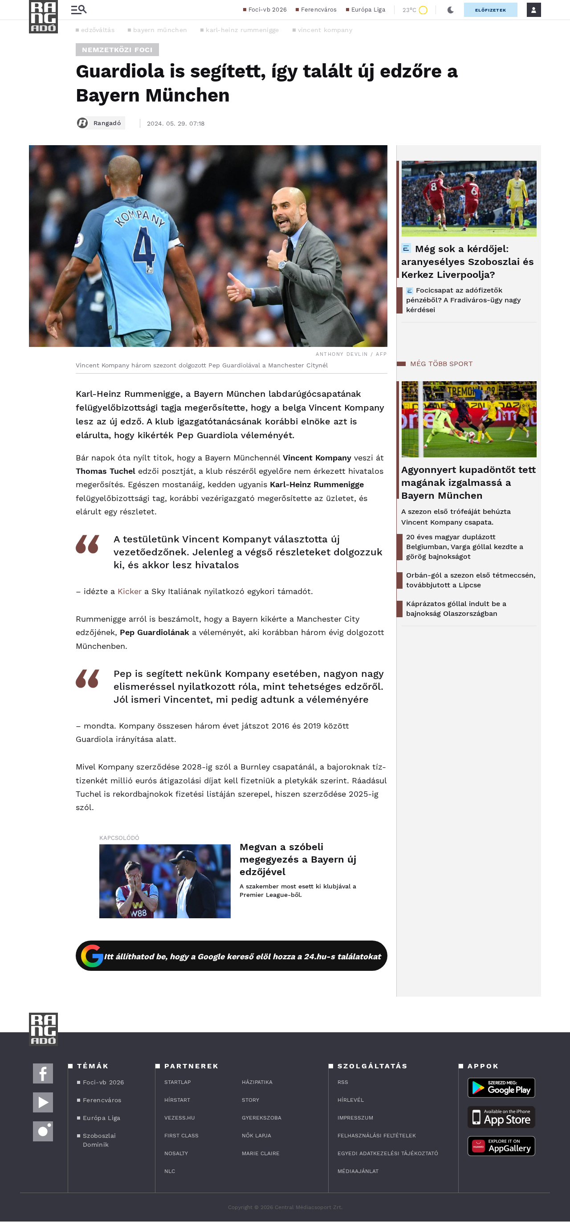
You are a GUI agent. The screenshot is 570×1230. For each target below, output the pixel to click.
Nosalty (176, 1153)
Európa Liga (368, 9)
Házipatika (257, 1082)
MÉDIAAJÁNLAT (358, 1171)
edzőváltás (97, 29)
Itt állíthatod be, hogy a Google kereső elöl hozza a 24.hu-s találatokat (242, 956)
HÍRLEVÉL (351, 1100)
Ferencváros (319, 9)
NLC (169, 1171)
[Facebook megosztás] (39, 397)
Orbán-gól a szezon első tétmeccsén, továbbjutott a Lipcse (470, 580)
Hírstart (177, 1100)
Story (250, 1100)
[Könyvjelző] (39, 447)
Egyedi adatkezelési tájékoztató (388, 1153)
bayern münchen (160, 29)
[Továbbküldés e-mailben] (39, 421)
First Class (181, 1135)
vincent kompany (325, 29)
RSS (343, 1082)
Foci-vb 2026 (267, 9)
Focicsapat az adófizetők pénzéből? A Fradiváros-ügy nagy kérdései (463, 300)
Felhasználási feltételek (377, 1135)
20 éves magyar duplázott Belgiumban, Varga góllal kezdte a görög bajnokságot (464, 547)
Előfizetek (490, 10)
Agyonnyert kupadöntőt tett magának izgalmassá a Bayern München (468, 482)
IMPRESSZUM (355, 1118)
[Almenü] (79, 10)
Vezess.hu (179, 1118)
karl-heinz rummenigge (242, 29)
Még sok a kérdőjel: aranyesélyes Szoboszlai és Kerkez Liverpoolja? (467, 261)
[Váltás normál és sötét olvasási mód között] (450, 9)
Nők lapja (256, 1135)
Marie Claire (261, 1153)
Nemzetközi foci (117, 49)
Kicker (130, 591)
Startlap (177, 1082)
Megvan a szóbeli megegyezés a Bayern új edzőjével (298, 859)
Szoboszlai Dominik (99, 1140)
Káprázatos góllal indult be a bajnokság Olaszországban (456, 608)
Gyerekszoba (261, 1118)
